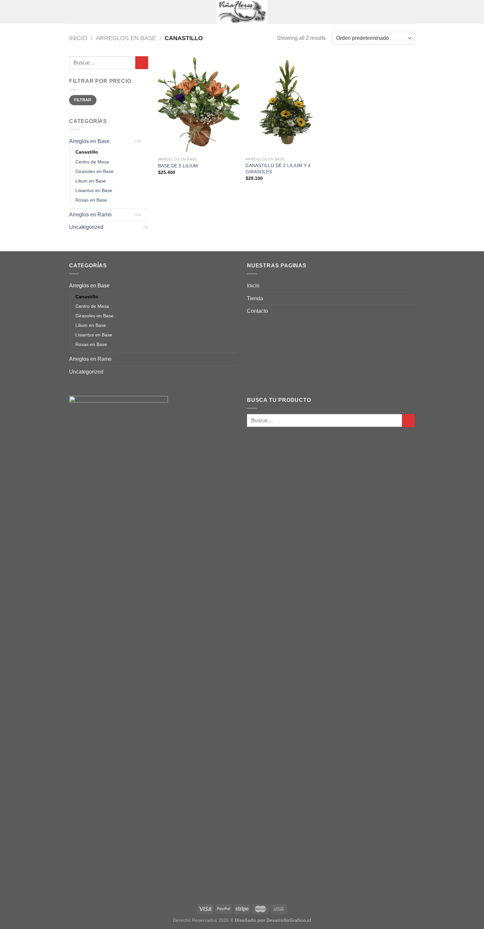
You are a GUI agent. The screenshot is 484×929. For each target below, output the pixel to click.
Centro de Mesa (92, 161)
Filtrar (83, 100)
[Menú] (73, 12)
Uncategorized (86, 227)
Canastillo (86, 152)
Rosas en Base (91, 200)
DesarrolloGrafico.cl (288, 920)
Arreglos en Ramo (90, 214)
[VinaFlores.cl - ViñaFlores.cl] (242, 12)
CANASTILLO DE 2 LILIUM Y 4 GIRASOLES (278, 168)
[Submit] (141, 62)
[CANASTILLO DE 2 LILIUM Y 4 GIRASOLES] (286, 105)
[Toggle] (145, 141)
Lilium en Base (90, 180)
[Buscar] (412, 12)
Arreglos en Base (126, 38)
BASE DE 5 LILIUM (178, 165)
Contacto (257, 311)
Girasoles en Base (94, 171)
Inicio (78, 38)
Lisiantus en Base (93, 190)
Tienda (255, 298)
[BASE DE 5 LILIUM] (198, 105)
